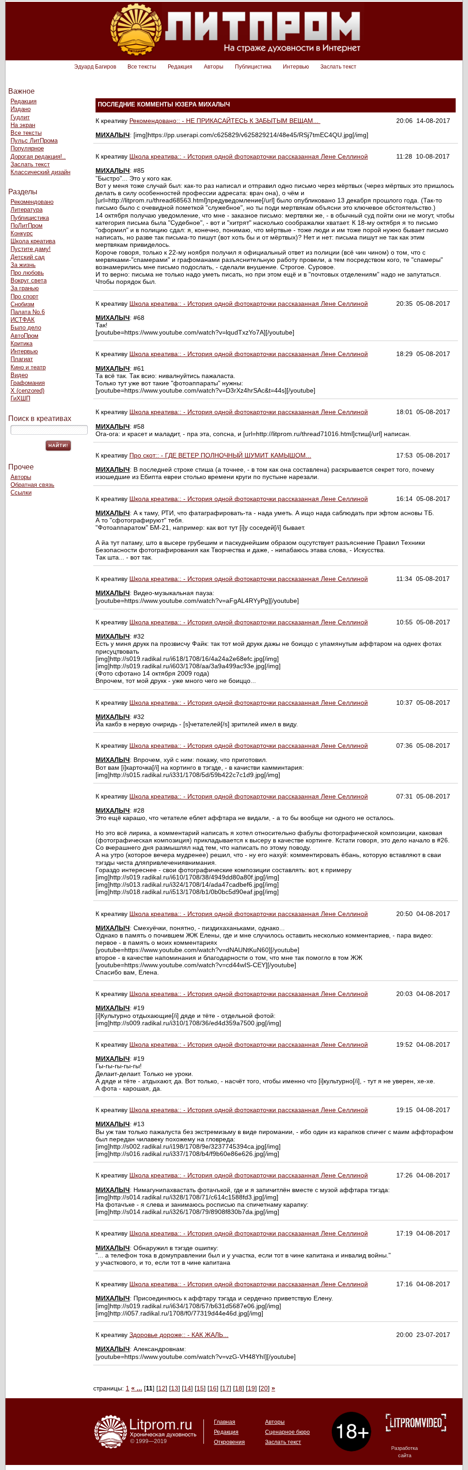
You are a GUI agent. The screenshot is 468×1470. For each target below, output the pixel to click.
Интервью (296, 67)
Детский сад (28, 257)
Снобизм (22, 304)
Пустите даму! (31, 248)
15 (200, 1388)
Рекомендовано (32, 201)
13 (174, 1388)
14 (187, 1388)
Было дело (26, 327)
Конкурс (22, 233)
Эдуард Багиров (95, 67)
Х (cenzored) (27, 390)
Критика (21, 343)
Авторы (213, 67)
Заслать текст (338, 67)
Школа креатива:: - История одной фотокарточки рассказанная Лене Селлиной (248, 156)
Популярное (27, 148)
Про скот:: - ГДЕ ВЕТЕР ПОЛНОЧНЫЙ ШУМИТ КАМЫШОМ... (220, 455)
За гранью (25, 288)
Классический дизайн (40, 172)
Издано (21, 109)
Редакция (180, 67)
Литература (27, 209)
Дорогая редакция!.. (38, 156)
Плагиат (22, 359)
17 (225, 1388)
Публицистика (253, 67)
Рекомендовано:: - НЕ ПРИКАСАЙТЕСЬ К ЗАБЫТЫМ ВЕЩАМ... (224, 120)
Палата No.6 (28, 312)
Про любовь (27, 272)
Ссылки (21, 492)
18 (238, 1388)
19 (251, 1388)
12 (161, 1388)
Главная (224, 1422)
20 (264, 1388)
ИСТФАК (23, 319)
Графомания (28, 382)
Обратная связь (32, 484)
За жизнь (23, 264)
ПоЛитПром (27, 225)
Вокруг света (29, 280)
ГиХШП (20, 398)
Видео (19, 375)
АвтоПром (24, 335)
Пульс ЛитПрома (34, 140)
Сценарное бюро (287, 1432)
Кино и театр (28, 367)
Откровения (229, 1442)
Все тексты (142, 67)
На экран (23, 125)
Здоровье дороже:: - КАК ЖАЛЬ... (179, 1334)
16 (213, 1388)
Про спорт (24, 296)
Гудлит (20, 117)
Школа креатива (33, 241)
